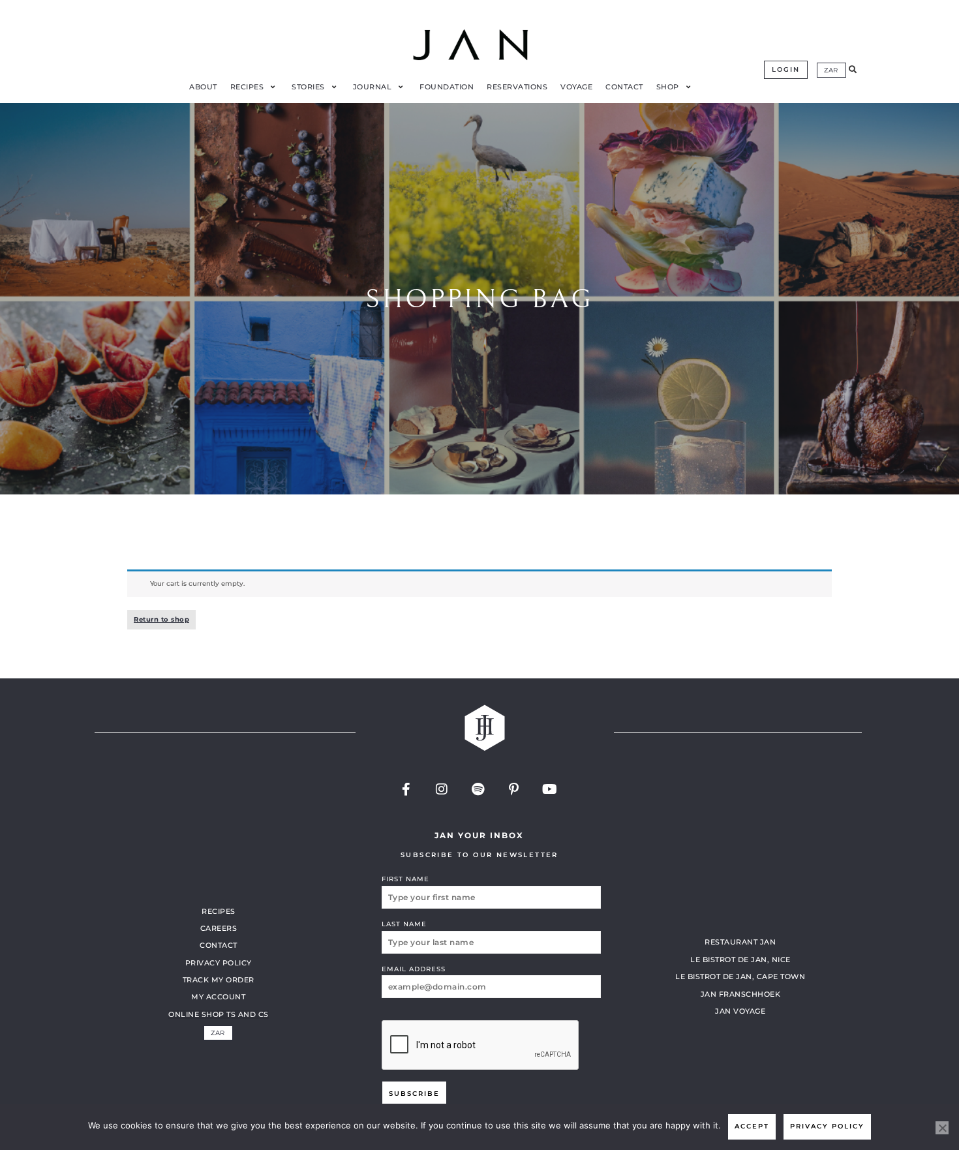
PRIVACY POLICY (218, 962)
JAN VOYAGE (740, 1011)
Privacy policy (827, 1126)
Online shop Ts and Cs (218, 1014)
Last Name (404, 924)
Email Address (414, 969)
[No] (942, 1128)
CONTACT (218, 945)
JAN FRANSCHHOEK (741, 994)
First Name (405, 879)
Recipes (219, 911)
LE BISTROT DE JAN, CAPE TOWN (740, 976)
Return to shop (161, 619)
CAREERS (218, 928)
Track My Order (218, 979)
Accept (752, 1126)
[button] (852, 69)
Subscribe (414, 1093)
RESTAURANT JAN (740, 941)
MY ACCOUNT (218, 996)
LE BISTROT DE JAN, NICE (740, 959)
